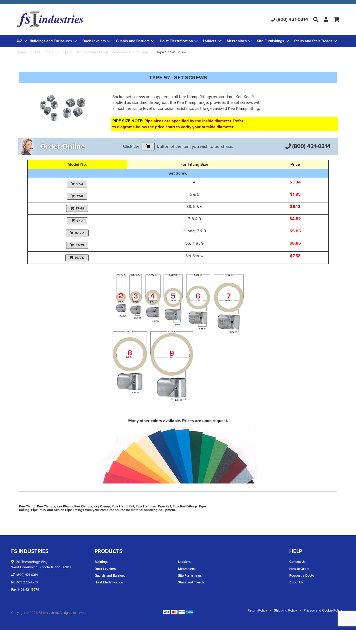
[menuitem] (53, 41)
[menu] (178, 41)
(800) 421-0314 (292, 19)
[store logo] (70, 19)
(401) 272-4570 (27, 582)
